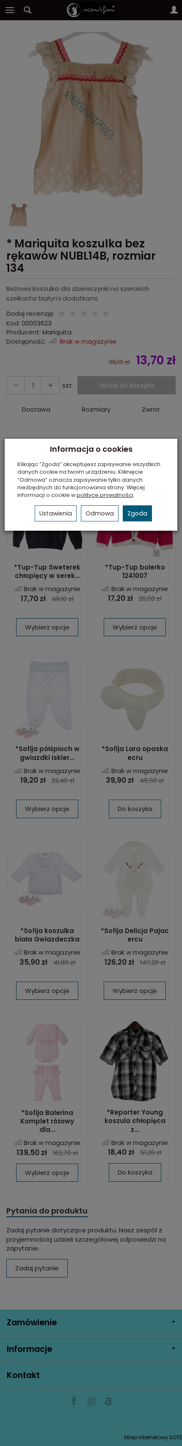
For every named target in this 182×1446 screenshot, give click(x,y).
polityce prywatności (105, 495)
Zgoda (137, 513)
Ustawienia (55, 513)
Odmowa (99, 513)
